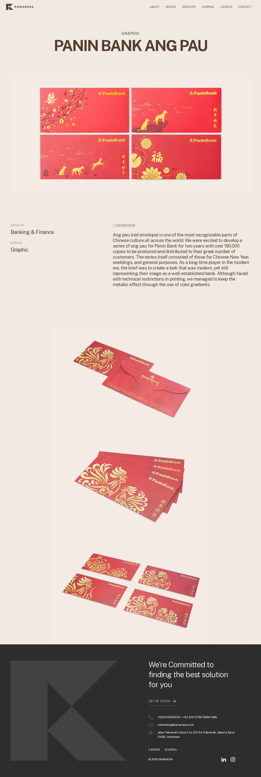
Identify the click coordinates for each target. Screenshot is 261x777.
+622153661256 (169, 717)
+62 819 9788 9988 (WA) (200, 717)
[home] (20, 7)
